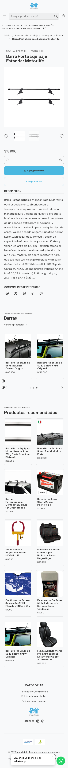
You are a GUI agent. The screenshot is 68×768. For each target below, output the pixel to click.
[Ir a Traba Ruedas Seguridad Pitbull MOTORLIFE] (18, 533)
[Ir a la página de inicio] (34, 6)
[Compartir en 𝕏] (16, 293)
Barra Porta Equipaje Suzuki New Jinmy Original (49, 365)
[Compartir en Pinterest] (33, 293)
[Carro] (63, 16)
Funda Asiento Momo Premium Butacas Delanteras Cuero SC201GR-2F (49, 655)
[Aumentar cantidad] (61, 160)
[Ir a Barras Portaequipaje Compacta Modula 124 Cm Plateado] (18, 482)
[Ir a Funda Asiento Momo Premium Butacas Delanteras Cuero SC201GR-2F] (50, 634)
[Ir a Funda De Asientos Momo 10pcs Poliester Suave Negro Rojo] (50, 533)
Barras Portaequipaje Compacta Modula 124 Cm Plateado (16, 503)
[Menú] (4, 16)
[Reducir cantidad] (7, 160)
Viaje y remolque (42, 35)
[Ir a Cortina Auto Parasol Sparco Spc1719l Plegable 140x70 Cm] (18, 584)
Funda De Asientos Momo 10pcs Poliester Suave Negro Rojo (48, 554)
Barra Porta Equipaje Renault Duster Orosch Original (17, 365)
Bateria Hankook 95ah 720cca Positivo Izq (47, 502)
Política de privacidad (34, 701)
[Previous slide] (6, 136)
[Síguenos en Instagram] (37, 721)
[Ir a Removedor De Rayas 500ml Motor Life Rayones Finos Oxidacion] (50, 584)
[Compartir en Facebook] (7, 293)
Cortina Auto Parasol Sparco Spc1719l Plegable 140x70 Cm (17, 603)
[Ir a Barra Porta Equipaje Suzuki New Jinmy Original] (50, 346)
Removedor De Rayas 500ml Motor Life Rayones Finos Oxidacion (49, 604)
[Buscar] (56, 16)
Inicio (7, 35)
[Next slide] (61, 136)
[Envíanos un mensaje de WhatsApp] (60, 761)
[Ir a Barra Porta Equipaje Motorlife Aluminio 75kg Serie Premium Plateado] (18, 432)
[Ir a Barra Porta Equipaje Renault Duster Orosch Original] (18, 346)
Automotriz (21, 35)
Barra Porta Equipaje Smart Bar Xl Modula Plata (49, 451)
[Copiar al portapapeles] (41, 293)
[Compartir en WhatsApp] (24, 293)
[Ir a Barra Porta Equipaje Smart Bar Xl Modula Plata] (50, 432)
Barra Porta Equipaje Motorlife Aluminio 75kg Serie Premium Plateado (17, 453)
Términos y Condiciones (34, 691)
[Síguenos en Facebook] (42, 721)
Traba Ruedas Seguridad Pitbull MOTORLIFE (15, 552)
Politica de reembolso (34, 696)
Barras (59, 35)
